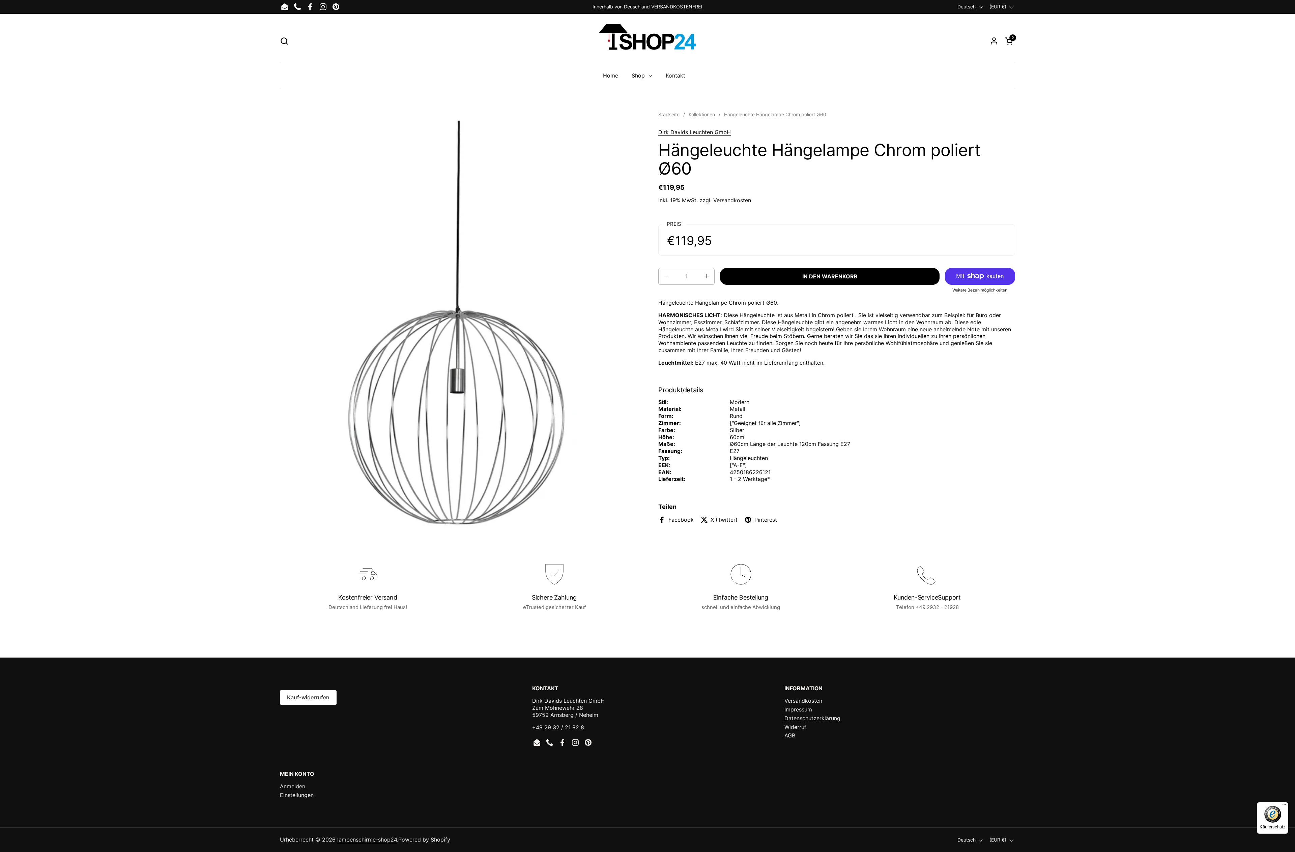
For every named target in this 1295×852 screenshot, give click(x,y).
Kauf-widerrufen (308, 697)
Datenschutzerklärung (812, 718)
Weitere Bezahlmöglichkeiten (979, 289)
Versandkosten (732, 200)
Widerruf (795, 727)
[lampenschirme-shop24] (647, 41)
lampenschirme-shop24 (367, 839)
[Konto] (994, 41)
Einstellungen (297, 795)
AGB (789, 735)
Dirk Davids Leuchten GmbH (694, 132)
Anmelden (292, 786)
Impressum (798, 709)
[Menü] (1284, 806)
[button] (284, 41)
